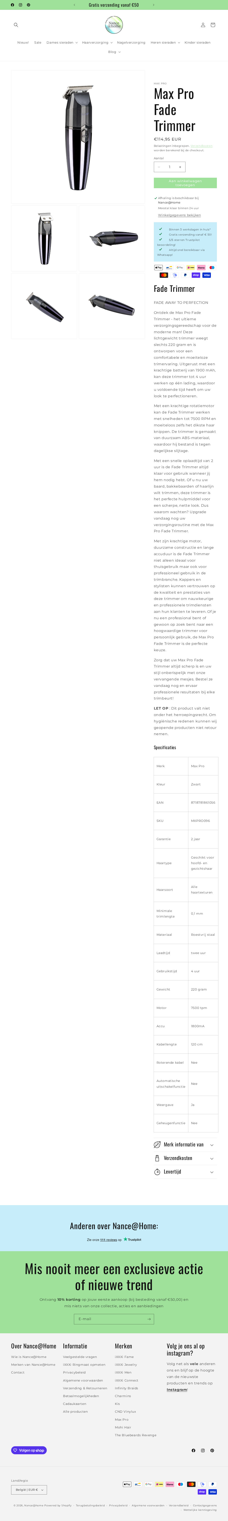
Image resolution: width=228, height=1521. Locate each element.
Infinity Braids (126, 1388)
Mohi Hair (123, 1427)
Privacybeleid (74, 1372)
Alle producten (75, 1412)
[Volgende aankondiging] (154, 5)
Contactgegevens (205, 1505)
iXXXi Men (123, 1372)
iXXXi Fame (124, 1357)
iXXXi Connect (126, 1380)
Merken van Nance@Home (33, 1365)
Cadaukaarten (74, 1404)
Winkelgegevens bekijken (179, 215)
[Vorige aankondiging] (74, 5)
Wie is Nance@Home (28, 1357)
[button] (16, 25)
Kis (117, 1404)
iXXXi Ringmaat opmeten (84, 1365)
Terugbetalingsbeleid (90, 1505)
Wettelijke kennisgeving (200, 1509)
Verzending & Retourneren (85, 1388)
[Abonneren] (149, 1319)
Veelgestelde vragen (80, 1357)
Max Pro (121, 1420)
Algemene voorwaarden (83, 1380)
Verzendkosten (201, 145)
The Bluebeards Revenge (135, 1435)
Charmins (123, 1396)
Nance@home (33, 1505)
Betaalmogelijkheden (81, 1396)
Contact (17, 1372)
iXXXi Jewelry (126, 1365)
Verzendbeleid (179, 1505)
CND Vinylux (125, 1412)
